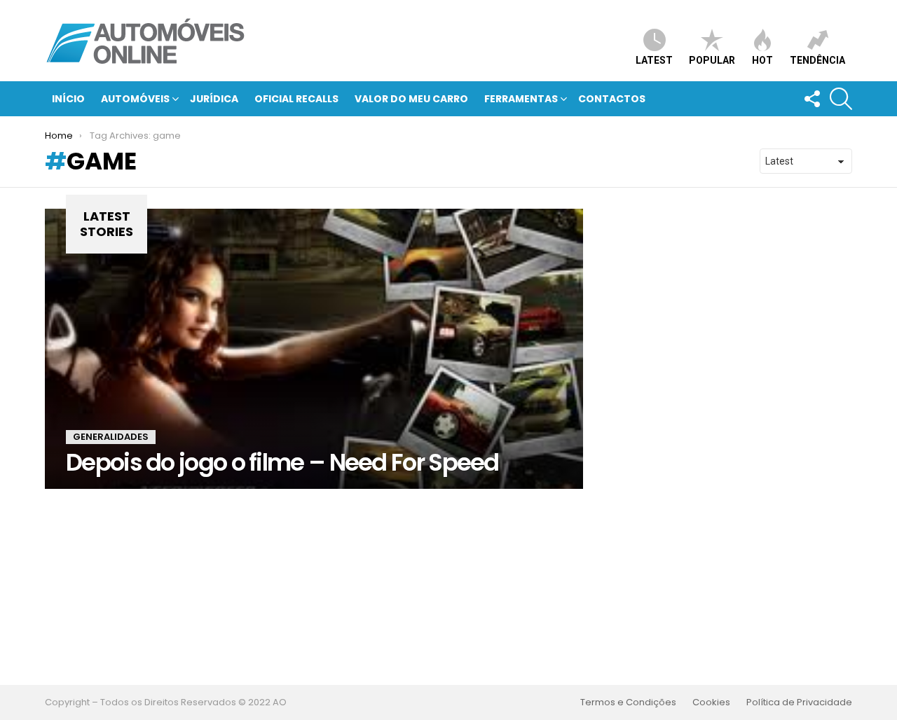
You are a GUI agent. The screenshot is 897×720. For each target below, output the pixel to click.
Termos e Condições (628, 702)
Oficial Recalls (296, 99)
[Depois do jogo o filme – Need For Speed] (314, 349)
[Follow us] (811, 98)
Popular (712, 60)
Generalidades (111, 436)
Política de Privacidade (799, 702)
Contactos (611, 99)
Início (68, 99)
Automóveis (135, 99)
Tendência (817, 60)
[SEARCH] (841, 98)
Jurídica (214, 99)
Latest (654, 60)
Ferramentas (521, 99)
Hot (762, 60)
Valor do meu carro (411, 99)
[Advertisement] (448, 587)
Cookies (711, 702)
